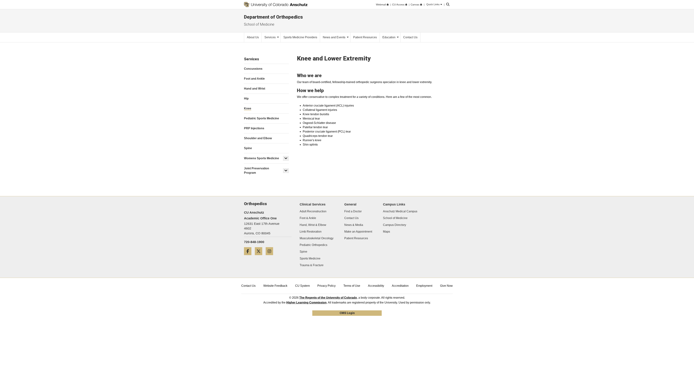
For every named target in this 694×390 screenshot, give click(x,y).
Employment (424, 285)
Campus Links (394, 204)
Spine (303, 251)
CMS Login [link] (347, 313)
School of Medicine (395, 218)
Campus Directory (394, 224)
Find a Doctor (353, 211)
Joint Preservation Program (256, 170)
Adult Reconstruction (313, 211)
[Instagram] (271, 256)
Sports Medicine (310, 258)
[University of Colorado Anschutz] (276, 4)
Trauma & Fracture (312, 265)
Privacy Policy (326, 285)
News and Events (334, 37)
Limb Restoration (311, 231)
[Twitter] (260, 256)
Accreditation (400, 285)
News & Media (353, 224)
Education (389, 37)
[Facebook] (249, 256)
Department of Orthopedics (273, 17)
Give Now (446, 285)
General (350, 204)
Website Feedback (275, 285)
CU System (302, 285)
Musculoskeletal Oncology (316, 238)
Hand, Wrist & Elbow (313, 224)
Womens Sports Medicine (261, 158)
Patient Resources (356, 238)
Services (270, 37)
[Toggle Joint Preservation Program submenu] (286, 170)
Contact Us (351, 218)
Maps (386, 231)
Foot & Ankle (308, 218)
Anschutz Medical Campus (400, 211)
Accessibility (376, 285)
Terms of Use (351, 285)
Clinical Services (312, 204)
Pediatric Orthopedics (313, 244)
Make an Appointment (358, 231)
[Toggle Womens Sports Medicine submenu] (286, 158)
